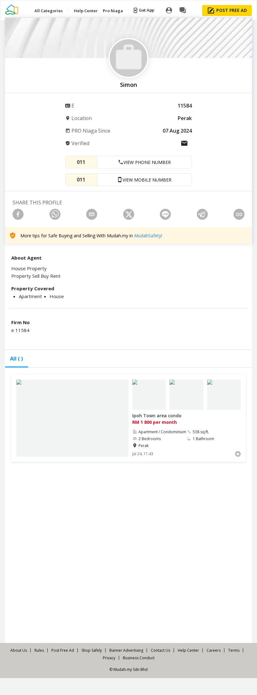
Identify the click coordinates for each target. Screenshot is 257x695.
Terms (233, 650)
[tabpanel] (128, 507)
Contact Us (160, 650)
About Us (18, 650)
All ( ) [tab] (16, 358)
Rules (39, 650)
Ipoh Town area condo (156, 416)
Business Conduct (139, 658)
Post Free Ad (62, 650)
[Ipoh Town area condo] (72, 418)
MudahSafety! (148, 236)
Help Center (188, 650)
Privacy (109, 658)
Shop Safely (91, 650)
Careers (214, 650)
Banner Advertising (126, 650)
